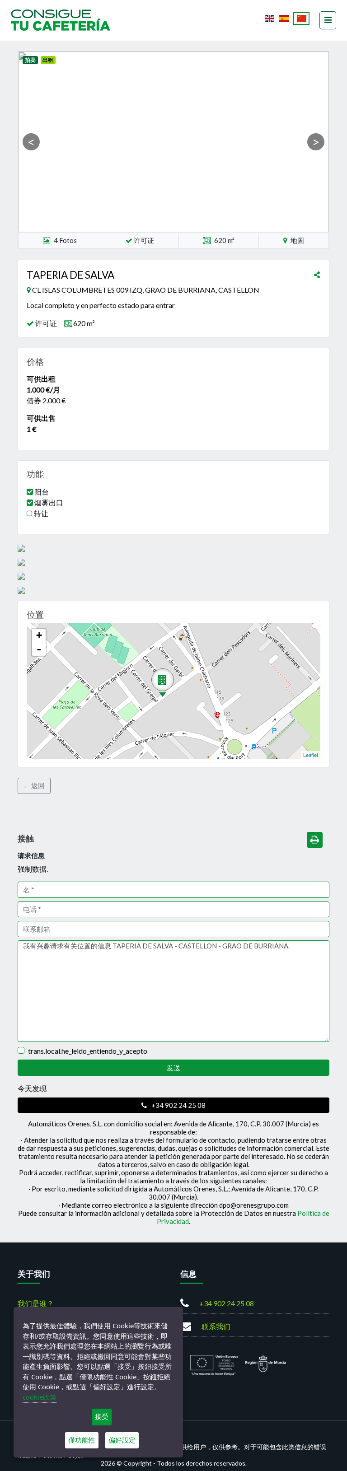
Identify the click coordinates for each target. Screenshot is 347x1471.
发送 (173, 1068)
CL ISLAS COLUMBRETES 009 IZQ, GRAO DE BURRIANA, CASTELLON (145, 289)
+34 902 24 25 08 (178, 1105)
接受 (101, 1416)
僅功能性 (81, 1440)
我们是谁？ (36, 1303)
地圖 (296, 240)
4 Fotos (65, 240)
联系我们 (216, 1326)
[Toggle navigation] (327, 20)
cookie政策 (39, 1396)
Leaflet (310, 754)
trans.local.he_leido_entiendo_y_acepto (87, 1050)
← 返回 (34, 785)
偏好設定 (122, 1440)
